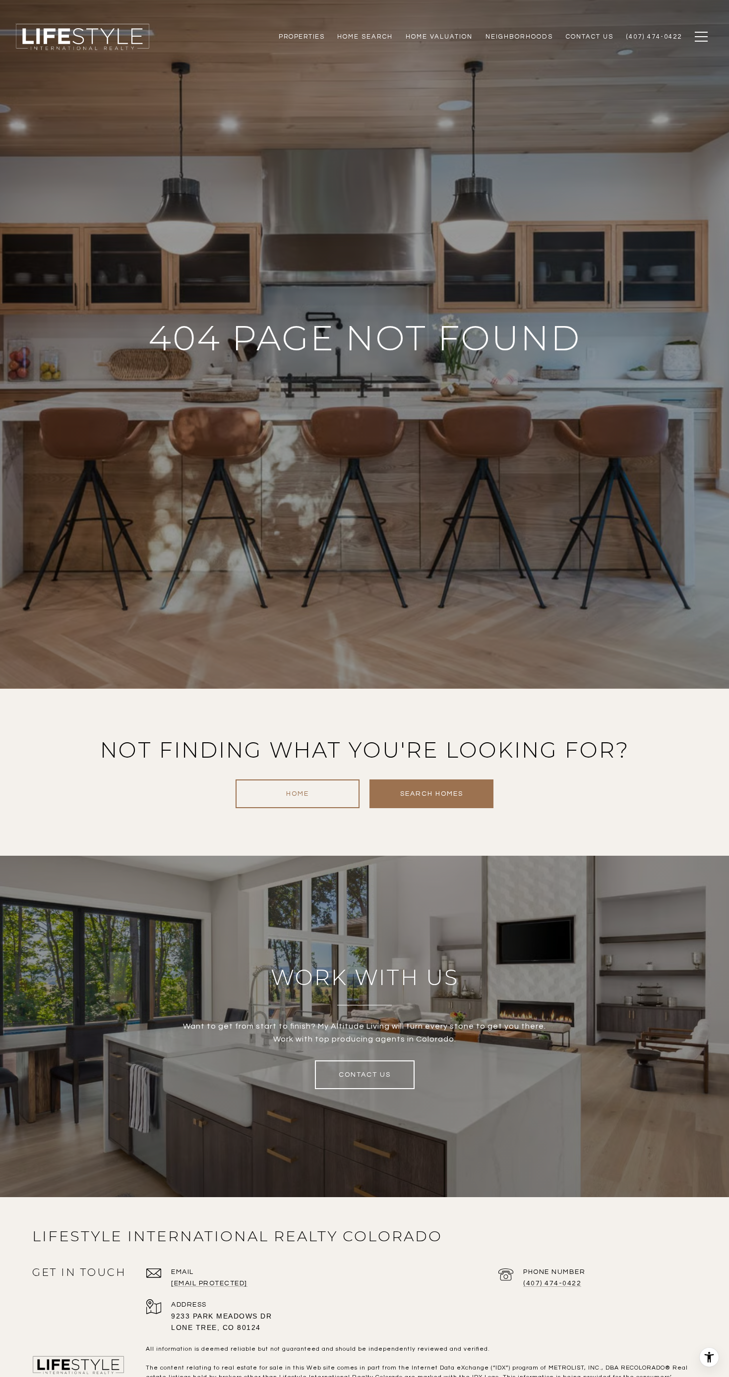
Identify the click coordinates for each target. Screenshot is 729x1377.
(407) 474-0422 (552, 1283)
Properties (301, 36)
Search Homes (431, 793)
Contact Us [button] (365, 1074)
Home (297, 793)
